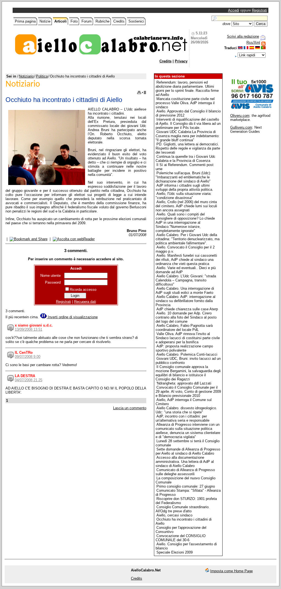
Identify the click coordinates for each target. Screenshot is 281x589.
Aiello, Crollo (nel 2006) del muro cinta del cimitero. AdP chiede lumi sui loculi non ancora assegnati (186, 206)
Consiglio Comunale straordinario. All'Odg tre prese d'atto (183, 509)
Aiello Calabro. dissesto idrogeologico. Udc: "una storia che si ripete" (186, 410)
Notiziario (26, 76)
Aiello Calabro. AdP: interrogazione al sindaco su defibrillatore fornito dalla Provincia (185, 301)
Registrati (259, 10)
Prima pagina (25, 21)
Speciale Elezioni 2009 (174, 552)
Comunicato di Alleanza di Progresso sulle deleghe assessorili (185, 472)
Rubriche (102, 21)
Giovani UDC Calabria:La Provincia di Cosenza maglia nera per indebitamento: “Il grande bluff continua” (188, 136)
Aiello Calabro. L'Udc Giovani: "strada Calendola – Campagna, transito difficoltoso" (186, 280)
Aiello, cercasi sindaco (174, 515)
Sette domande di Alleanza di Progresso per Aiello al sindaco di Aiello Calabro (188, 451)
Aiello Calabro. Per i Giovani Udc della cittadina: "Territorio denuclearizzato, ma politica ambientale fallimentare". (188, 239)
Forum (87, 21)
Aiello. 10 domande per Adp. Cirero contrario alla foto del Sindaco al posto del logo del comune (186, 317)
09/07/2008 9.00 (27, 357)
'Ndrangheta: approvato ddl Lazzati (183, 383)
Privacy (181, 61)
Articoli (60, 21)
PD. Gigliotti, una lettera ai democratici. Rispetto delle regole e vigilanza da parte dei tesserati (188, 148)
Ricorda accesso (83, 289)
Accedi (233, 10)
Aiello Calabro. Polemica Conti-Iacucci (186, 354)
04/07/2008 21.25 (28, 380)
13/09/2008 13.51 (28, 329)
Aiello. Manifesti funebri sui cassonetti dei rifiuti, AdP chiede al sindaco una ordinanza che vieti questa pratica (186, 259)
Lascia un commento (129, 408)
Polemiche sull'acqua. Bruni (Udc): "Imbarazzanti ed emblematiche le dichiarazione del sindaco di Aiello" (183, 177)
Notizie (45, 21)
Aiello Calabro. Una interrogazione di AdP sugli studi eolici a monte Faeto (185, 290)
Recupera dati (85, 302)
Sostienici (136, 21)
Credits (119, 21)
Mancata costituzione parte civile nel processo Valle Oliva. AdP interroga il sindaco (185, 103)
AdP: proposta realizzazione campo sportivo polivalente (184, 348)
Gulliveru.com (241, 127)
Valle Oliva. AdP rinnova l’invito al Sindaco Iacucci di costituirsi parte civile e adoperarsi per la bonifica (188, 338)
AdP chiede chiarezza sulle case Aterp (187, 309)
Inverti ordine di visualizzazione (72, 317)
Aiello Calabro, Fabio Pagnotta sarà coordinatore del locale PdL (184, 327)
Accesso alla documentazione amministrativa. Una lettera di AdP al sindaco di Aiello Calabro (185, 461)
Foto (74, 21)
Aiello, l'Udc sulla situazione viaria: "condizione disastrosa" (184, 196)
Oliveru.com (239, 116)
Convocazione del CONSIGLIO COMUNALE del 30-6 (181, 538)
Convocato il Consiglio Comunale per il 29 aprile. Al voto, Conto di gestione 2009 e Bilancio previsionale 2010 (188, 391)
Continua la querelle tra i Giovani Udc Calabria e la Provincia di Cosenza (185, 158)
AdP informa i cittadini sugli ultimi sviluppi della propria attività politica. (184, 187)
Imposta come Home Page (231, 571)
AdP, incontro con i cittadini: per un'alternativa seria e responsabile (182, 418)
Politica (42, 76)
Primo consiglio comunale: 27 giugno (185, 486)
